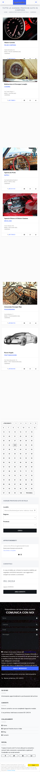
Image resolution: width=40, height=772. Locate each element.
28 (20, 440)
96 (31, 488)
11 (29, 427)
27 (15, 440)
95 (26, 488)
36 (31, 445)
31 (3, 445)
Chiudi (33, 765)
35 (26, 445)
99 (15, 493)
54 (31, 458)
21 (15, 436)
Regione (5, 514)
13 (3, 432)
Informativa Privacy (30, 652)
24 (31, 436)
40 (20, 449)
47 (26, 453)
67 (3, 471)
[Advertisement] (20, 124)
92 (9, 488)
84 (31, 480)
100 (21, 493)
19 (3, 436)
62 (9, 466)
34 (20, 445)
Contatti (5, 735)
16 (20, 432)
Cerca (20, 530)
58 (20, 462)
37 (3, 449)
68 (9, 471)
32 (9, 445)
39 (15, 449)
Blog (4, 732)
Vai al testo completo (9, 550)
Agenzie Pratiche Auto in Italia (19, 12)
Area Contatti (20, 592)
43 (3, 453)
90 (31, 484)
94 (20, 488)
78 (31, 475)
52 (20, 458)
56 (9, 462)
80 (9, 480)
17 (26, 432)
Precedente (7, 423)
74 (9, 475)
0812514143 (12, 188)
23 (26, 436)
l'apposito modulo (30, 708)
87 (15, 484)
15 (15, 432)
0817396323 (12, 234)
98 (9, 493)
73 (3, 475)
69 (15, 471)
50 (9, 458)
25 (3, 440)
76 (20, 475)
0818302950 (12, 368)
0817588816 (12, 100)
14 (9, 432)
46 (20, 453)
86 (9, 484)
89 (26, 484)
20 (9, 436)
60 (31, 462)
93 (15, 488)
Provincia (6, 521)
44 (9, 453)
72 (31, 471)
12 (34, 427)
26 (9, 440)
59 (26, 462)
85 (3, 484)
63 (15, 466)
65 (26, 466)
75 (15, 475)
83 (26, 480)
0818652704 (12, 323)
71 (26, 471)
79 (3, 480)
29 (26, 440)
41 (26, 449)
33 (15, 445)
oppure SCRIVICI (8, 587)
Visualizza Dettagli (11, 770)
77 (26, 475)
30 (31, 440)
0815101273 (12, 58)
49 (3, 458)
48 (31, 453)
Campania (33, 12)
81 (15, 480)
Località (5, 507)
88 (20, 484)
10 (23, 427)
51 (15, 458)
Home (5, 12)
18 (31, 432)
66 (31, 466)
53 (26, 458)
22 (20, 436)
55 (3, 462)
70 (20, 471)
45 (15, 453)
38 (9, 449)
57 (15, 462)
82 (20, 480)
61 (3, 466)
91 (3, 488)
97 (3, 493)
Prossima (29, 493)
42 (31, 449)
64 (20, 466)
